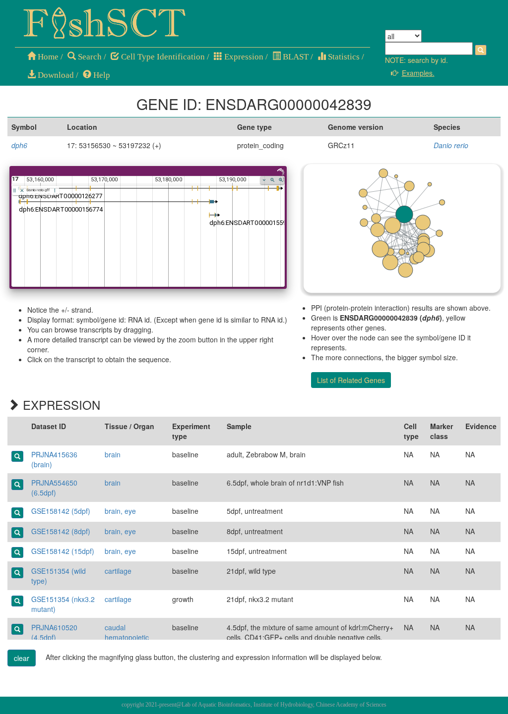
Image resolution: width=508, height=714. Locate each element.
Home (47, 56)
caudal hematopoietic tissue (127, 637)
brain (113, 454)
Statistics (343, 56)
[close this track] (22, 190)
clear (21, 658)
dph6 (19, 145)
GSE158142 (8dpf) (60, 531)
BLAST (295, 56)
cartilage (118, 571)
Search (89, 56)
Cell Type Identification (162, 56)
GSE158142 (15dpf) (62, 551)
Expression (242, 56)
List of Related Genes (351, 380)
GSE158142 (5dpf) (60, 511)
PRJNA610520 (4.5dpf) (54, 632)
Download (55, 75)
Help (100, 75)
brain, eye (120, 511)
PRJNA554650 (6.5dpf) (54, 487)
